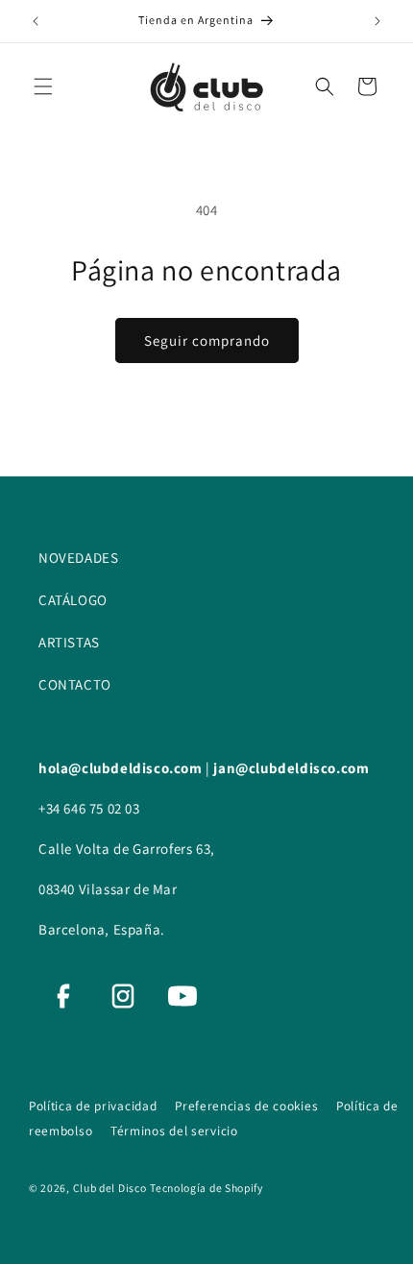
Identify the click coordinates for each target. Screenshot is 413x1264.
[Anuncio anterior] (35, 21)
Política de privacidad (94, 1105)
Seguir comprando (207, 340)
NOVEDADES (78, 557)
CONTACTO (74, 684)
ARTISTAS (69, 642)
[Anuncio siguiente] (377, 21)
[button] (43, 86)
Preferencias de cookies (248, 1105)
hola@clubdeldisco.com (122, 768)
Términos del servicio (174, 1130)
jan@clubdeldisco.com (291, 768)
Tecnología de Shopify (206, 1187)
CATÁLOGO (73, 600)
